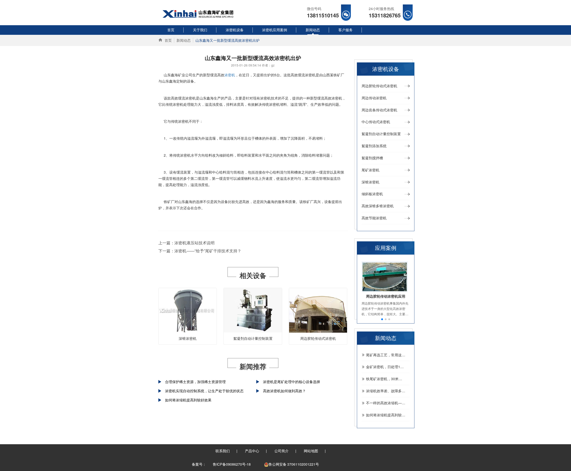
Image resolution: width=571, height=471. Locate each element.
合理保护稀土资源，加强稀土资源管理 (195, 381)
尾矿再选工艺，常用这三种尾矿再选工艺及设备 (388, 354)
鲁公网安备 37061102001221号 (294, 464)
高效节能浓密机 (374, 217)
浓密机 (229, 74)
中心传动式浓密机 (376, 121)
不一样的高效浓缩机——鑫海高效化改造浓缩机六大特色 (388, 402)
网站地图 (311, 450)
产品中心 (252, 450)
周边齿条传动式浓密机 (379, 109)
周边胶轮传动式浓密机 (318, 338)
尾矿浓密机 (370, 169)
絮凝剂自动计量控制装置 (253, 338)
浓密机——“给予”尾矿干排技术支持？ (207, 250)
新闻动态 (183, 40)
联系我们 (222, 450)
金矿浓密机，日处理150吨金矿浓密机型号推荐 (388, 366)
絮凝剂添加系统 (374, 145)
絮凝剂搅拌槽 (372, 157)
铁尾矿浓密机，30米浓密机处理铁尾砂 (388, 378)
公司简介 (281, 450)
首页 (168, 40)
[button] (382, 319)
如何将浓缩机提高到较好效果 (188, 400)
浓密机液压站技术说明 (194, 242)
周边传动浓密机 (374, 97)
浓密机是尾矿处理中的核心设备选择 (291, 381)
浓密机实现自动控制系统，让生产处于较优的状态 (204, 390)
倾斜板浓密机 (372, 193)
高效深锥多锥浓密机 (378, 205)
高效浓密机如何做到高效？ (284, 390)
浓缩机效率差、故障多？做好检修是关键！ (388, 390)
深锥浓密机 (188, 338)
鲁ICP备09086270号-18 (232, 464)
